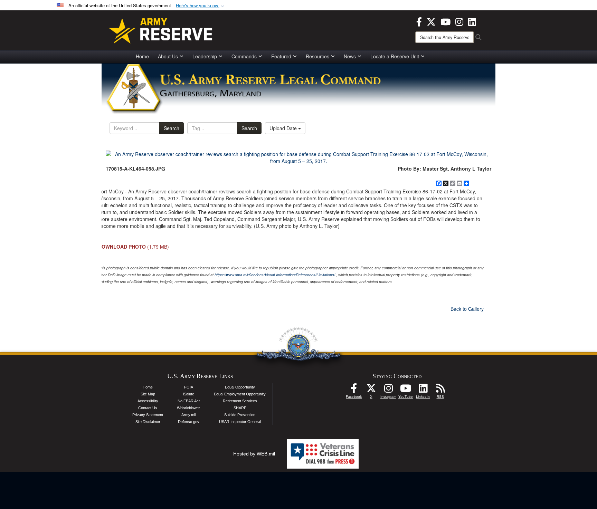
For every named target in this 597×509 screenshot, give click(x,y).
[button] (201, 5)
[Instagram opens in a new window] (459, 21)
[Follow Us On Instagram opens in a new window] (388, 390)
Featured (281, 56)
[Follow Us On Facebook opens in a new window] (353, 390)
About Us (168, 56)
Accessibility (148, 401)
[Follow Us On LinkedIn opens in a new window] (423, 390)
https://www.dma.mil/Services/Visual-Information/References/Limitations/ (275, 274)
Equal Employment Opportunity (240, 394)
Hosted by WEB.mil (254, 454)
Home (142, 56)
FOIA (188, 387)
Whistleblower (188, 408)
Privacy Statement (147, 415)
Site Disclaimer (147, 422)
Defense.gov (188, 422)
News (350, 56)
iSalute (188, 394)
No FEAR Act (189, 401)
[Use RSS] (440, 390)
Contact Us (147, 408)
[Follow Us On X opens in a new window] (371, 390)
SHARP (240, 408)
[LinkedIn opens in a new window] (472, 21)
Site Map (148, 394)
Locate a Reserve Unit (394, 56)
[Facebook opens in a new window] (419, 21)
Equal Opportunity (240, 387)
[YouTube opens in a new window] (445, 21)
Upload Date (283, 128)
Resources (317, 56)
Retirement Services (240, 401)
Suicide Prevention (239, 415)
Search (171, 128)
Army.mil (188, 415)
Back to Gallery (467, 308)
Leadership (204, 56)
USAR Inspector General (240, 422)
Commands (244, 56)
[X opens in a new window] (431, 21)
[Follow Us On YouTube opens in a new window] (405, 390)
